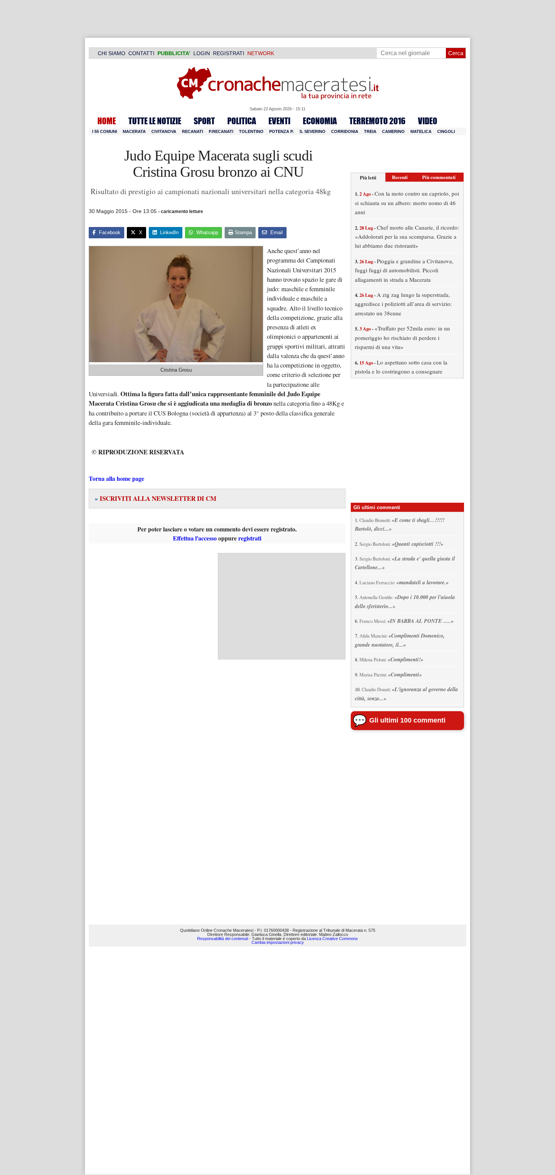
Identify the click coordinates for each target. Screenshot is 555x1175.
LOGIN (201, 53)
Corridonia (344, 131)
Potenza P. (281, 131)
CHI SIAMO (111, 53)
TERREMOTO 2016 (377, 120)
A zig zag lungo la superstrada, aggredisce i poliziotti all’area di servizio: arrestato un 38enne (403, 304)
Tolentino (251, 131)
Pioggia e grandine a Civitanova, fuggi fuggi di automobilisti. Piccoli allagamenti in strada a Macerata (404, 270)
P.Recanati (221, 131)
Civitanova (163, 131)
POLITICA (241, 120)
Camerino (393, 131)
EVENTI (279, 120)
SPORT (204, 120)
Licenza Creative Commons (332, 938)
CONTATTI (141, 53)
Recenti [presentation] (400, 177)
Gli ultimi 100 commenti (407, 720)
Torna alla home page (116, 478)
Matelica (421, 131)
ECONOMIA (320, 120)
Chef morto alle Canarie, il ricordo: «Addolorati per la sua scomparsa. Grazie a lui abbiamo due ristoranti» (407, 237)
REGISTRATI (228, 53)
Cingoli (446, 131)
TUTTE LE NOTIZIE (154, 120)
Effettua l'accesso (195, 538)
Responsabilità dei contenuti (222, 938)
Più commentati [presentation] (439, 177)
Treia (370, 131)
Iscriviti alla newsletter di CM (155, 498)
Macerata (134, 131)
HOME (106, 120)
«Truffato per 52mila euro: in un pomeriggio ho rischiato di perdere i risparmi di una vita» (402, 337)
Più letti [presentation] (368, 177)
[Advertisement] (281, 606)
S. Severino (312, 131)
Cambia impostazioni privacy (277, 942)
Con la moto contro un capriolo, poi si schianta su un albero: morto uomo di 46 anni (407, 203)
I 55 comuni (104, 131)
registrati (249, 538)
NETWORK (260, 53)
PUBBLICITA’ (173, 53)
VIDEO (427, 120)
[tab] (368, 177)
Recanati (192, 131)
